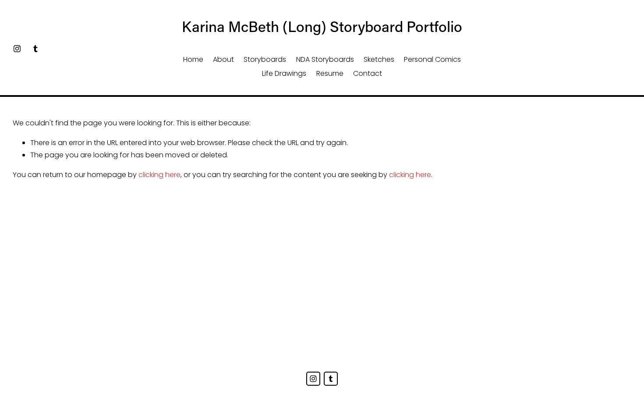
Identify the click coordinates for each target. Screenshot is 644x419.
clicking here (159, 175)
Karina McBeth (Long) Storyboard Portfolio (322, 26)
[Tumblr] (35, 48)
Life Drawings (284, 73)
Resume (329, 73)
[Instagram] (17, 48)
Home (193, 59)
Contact (367, 73)
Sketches (379, 59)
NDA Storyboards (325, 59)
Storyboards (265, 59)
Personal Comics (432, 59)
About (223, 59)
